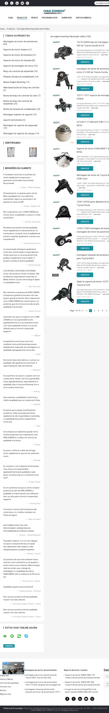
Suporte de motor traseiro (15, 49)
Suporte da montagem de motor (18, 66)
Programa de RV (50, 18)
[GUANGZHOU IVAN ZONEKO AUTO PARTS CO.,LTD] (54, 12)
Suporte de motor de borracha (17, 55)
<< (86, 311)
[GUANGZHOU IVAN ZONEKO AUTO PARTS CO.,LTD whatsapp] (13, 636)
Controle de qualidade (9, 683)
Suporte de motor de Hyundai (17, 60)
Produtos (22, 18)
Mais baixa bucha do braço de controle (21, 87)
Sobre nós (67, 18)
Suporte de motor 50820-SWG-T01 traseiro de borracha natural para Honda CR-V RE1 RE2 (82, 677)
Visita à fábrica (83, 18)
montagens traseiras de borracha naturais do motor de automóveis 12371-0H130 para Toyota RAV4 (43, 691)
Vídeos (34, 18)
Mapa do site (5, 694)
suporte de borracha (12, 120)
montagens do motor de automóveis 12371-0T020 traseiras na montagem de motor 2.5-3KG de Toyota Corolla (43, 684)
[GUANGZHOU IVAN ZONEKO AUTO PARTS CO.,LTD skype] (27, 636)
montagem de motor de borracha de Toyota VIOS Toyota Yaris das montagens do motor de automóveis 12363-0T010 (41, 677)
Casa (10, 18)
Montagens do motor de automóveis (20, 41)
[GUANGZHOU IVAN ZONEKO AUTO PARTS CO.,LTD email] (6, 636)
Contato (85, 62)
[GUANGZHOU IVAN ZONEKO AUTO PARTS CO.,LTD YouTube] (22, 3)
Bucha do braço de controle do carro (20, 95)
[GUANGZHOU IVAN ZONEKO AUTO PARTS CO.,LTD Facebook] (6, 3)
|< (82, 311)
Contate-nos (5, 687)
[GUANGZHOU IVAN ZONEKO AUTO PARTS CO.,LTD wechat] (20, 636)
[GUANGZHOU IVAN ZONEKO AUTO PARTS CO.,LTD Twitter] (11, 3)
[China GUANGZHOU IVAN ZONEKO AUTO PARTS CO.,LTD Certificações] (11, 152)
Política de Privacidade (13, 708)
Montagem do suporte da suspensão (20, 125)
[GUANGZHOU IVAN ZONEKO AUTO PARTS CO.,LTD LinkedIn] (17, 3)
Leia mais (104, 55)
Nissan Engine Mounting (14, 82)
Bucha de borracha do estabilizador (19, 109)
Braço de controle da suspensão (18, 71)
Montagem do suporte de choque (19, 133)
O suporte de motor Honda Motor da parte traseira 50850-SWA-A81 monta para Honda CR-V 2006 (81, 691)
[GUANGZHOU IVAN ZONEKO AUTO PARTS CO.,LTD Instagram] (27, 3)
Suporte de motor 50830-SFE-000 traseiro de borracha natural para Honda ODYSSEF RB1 (82, 684)
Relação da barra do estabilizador (18, 76)
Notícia (3, 690)
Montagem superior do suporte (17, 114)
